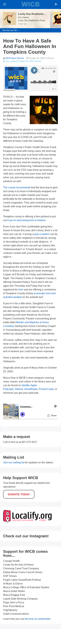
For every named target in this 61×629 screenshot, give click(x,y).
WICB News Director (14, 58)
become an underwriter (37, 619)
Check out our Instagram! (26, 536)
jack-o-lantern (41, 234)
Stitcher (19, 389)
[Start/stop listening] (56, 4)
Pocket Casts (46, 389)
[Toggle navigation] (5, 4)
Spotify (25, 385)
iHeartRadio (31, 389)
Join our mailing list (14, 462)
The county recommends (16, 187)
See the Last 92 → (10, 30)
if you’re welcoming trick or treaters (26, 220)
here (20, 289)
